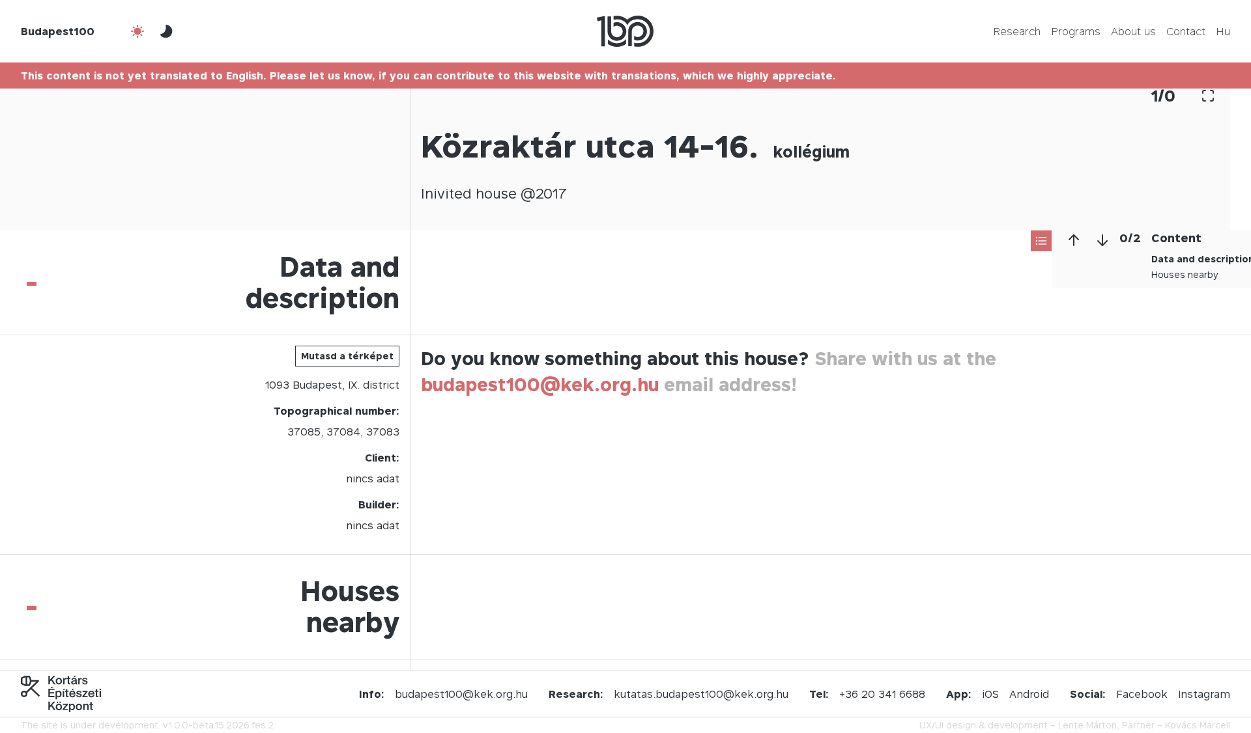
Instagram (1204, 693)
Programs (1075, 31)
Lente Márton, (1088, 724)
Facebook (1142, 693)
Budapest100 (57, 31)
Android (1029, 693)
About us (1133, 31)
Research (1017, 31)
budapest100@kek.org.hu (540, 384)
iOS (990, 693)
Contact (1185, 31)
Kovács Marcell (1197, 724)
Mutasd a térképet (347, 355)
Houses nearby (1184, 274)
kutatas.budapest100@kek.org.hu (701, 693)
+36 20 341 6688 (882, 693)
